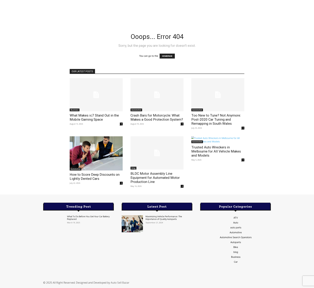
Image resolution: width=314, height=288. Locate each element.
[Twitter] (243, 284)
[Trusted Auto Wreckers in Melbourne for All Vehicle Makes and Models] (217, 139)
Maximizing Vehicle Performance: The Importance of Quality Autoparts (164, 217)
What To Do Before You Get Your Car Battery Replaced (88, 217)
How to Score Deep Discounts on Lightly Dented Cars (95, 177)
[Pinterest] (235, 284)
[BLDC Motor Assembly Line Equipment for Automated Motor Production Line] (157, 152)
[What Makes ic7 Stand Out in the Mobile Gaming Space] (96, 94)
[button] (245, 13)
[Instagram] (220, 284)
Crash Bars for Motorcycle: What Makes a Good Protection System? (157, 117)
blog (133, 168)
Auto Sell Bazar (120, 282)
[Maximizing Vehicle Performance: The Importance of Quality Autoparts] (132, 223)
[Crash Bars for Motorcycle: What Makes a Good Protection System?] (157, 94)
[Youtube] (259, 284)
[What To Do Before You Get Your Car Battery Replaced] (53, 223)
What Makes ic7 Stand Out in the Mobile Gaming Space (94, 117)
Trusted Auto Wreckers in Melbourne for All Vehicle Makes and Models (216, 151)
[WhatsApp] (251, 284)
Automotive (136, 110)
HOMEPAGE (167, 56)
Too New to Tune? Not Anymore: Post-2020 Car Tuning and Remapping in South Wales (216, 119)
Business (74, 110)
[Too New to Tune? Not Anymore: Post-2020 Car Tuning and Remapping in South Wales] (217, 94)
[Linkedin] (228, 284)
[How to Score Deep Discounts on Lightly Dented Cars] (96, 153)
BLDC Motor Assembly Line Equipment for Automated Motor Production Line (155, 178)
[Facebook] (212, 284)
